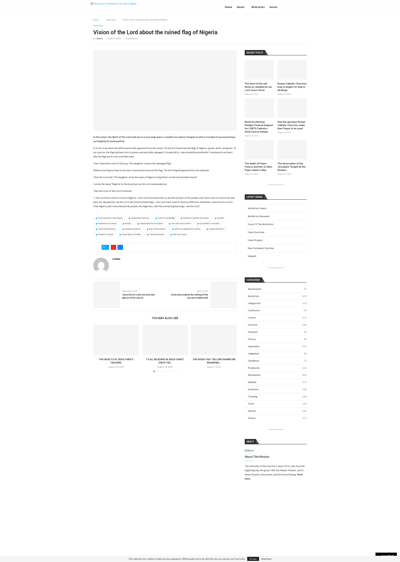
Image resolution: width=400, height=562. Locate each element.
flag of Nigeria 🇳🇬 (166, 218)
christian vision (156, 234)
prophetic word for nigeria (196, 218)
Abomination (277, 288)
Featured (277, 331)
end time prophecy (157, 229)
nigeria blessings (133, 229)
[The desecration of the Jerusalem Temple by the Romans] (292, 149)
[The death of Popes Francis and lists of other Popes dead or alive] (259, 149)
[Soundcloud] (303, 7)
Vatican (277, 410)
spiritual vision (179, 234)
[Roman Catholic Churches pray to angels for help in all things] (292, 69)
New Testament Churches (261, 248)
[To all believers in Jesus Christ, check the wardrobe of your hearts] (165, 340)
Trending (277, 396)
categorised (277, 303)
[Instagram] (290, 7)
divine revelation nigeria (151, 223)
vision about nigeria (131, 234)
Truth (277, 403)
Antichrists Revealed (258, 216)
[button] (97, 348)
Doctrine (277, 324)
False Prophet (255, 240)
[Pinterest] (293, 7)
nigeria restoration (140, 218)
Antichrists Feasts (257, 208)
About (240, 7)
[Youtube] (300, 7)
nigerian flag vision (107, 223)
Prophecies (277, 367)
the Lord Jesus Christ (181, 223)
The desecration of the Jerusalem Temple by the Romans (292, 166)
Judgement (277, 353)
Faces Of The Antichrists (261, 224)
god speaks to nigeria (209, 223)
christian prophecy (107, 229)
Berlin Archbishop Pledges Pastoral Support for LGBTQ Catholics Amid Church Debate (259, 127)
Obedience (277, 360)
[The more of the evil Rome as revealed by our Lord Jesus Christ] (259, 69)
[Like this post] (106, 247)
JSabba (99, 38)
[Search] (307, 7)
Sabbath (252, 256)
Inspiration (111, 19)
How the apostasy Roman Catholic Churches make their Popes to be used (291, 125)
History (277, 339)
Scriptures (277, 389)
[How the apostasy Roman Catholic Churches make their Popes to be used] (292, 108)
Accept (253, 558)
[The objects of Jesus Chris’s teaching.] (116, 340)
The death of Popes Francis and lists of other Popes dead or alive (258, 166)
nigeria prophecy (217, 229)
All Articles (258, 7)
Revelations (277, 374)
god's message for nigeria (110, 218)
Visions (277, 418)
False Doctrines (256, 232)
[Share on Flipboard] (113, 247)
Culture (277, 317)
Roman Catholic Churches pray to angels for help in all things (292, 87)
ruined (128, 223)
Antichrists (277, 296)
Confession (277, 310)
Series (273, 7)
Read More (266, 559)
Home (228, 7)
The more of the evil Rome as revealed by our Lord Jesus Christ (258, 87)
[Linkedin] (296, 7)
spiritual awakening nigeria (187, 229)
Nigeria (220, 218)
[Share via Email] (120, 247)
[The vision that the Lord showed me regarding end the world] (214, 340)
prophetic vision (105, 234)
